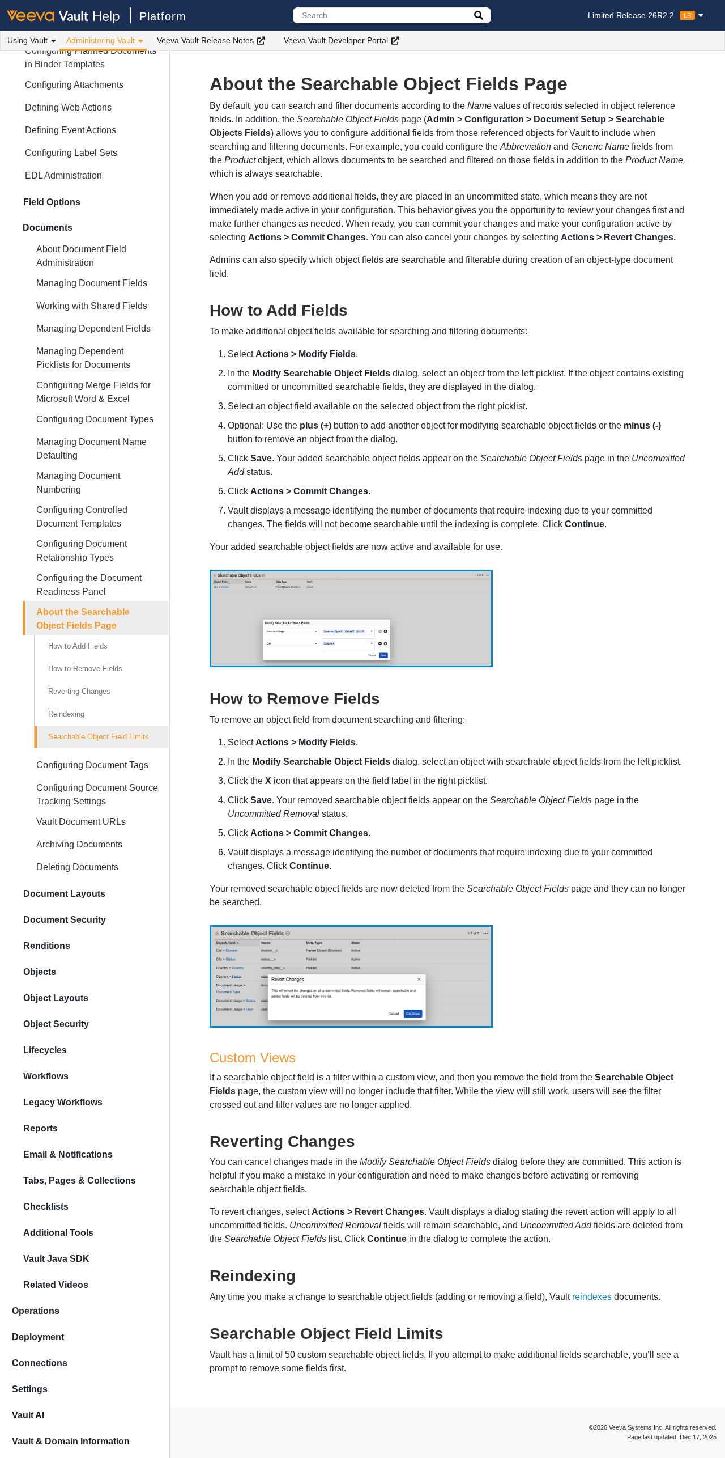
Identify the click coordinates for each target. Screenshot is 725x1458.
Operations (35, 1311)
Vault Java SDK (56, 1259)
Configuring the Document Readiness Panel (89, 584)
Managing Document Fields (91, 283)
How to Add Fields (78, 646)
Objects (39, 972)
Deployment (38, 1337)
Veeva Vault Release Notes (205, 40)
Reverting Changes (79, 691)
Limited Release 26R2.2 (640, 15)
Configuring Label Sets (71, 153)
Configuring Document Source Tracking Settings (97, 794)
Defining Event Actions (70, 130)
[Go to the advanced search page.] (478, 15)
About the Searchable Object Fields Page (83, 618)
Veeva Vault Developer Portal (336, 40)
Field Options (51, 202)
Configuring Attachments (74, 85)
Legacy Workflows (63, 1102)
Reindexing (66, 714)
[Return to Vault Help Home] (69, 15)
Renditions (46, 946)
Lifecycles (45, 1050)
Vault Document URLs (81, 822)
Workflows (46, 1076)
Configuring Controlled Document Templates (81, 516)
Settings (30, 1389)
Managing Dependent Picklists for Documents (83, 358)
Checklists (46, 1206)
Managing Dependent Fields (93, 328)
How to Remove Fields (85, 668)
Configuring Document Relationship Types (81, 550)
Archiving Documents (79, 844)
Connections (39, 1363)
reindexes (592, 1297)
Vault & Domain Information (71, 1441)
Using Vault (27, 40)
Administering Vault (100, 40)
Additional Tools (58, 1232)
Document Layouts (64, 893)
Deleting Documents (77, 867)
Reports (40, 1128)
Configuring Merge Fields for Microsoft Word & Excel (93, 392)
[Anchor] (356, 309)
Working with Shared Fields (91, 306)
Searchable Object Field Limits (98, 736)
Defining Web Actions (68, 107)
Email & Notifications (68, 1154)
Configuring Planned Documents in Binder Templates (90, 57)
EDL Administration (63, 175)
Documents (47, 227)
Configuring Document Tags (92, 765)
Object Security (56, 1024)
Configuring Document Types (94, 419)
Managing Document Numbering (78, 482)
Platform (162, 16)
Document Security (64, 920)
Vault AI (28, 1415)
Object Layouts (55, 998)
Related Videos (55, 1285)
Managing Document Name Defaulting (91, 448)
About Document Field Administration (81, 256)
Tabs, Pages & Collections (79, 1180)
